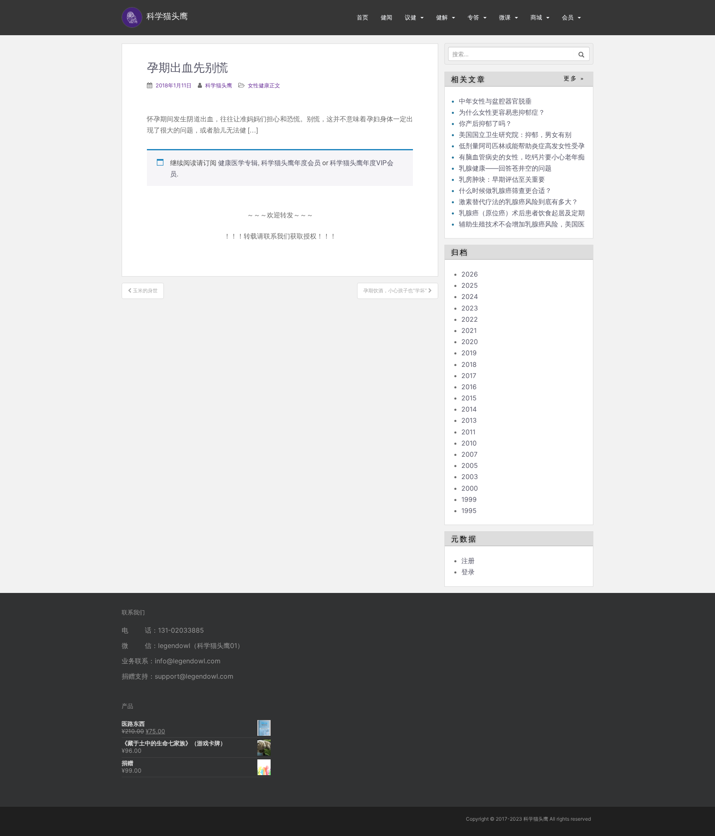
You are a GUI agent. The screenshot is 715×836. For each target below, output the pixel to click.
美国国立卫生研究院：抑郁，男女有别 (515, 134)
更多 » (574, 78)
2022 (469, 319)
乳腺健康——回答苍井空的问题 (505, 168)
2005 (469, 465)
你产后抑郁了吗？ (485, 123)
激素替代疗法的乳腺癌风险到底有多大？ (518, 202)
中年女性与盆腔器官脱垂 (495, 101)
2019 (469, 353)
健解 (442, 17)
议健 (410, 17)
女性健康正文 (264, 85)
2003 (469, 476)
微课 (505, 17)
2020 (469, 341)
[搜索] (581, 54)
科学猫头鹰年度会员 (291, 162)
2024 (469, 296)
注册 (468, 561)
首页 (362, 17)
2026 (469, 274)
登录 (468, 572)
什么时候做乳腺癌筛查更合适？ (505, 190)
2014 (469, 409)
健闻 (386, 17)
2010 (469, 443)
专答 (473, 17)
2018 (469, 364)
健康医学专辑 (238, 162)
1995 (469, 510)
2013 (469, 420)
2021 (469, 330)
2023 (469, 308)
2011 (468, 432)
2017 (468, 375)
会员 (567, 17)
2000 (469, 488)
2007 (469, 454)
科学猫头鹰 (218, 85)
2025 (469, 285)
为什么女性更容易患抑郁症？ (502, 112)
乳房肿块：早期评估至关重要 (502, 179)
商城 (536, 17)
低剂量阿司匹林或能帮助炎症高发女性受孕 (522, 146)
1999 (469, 499)
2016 (469, 387)
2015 (469, 398)
